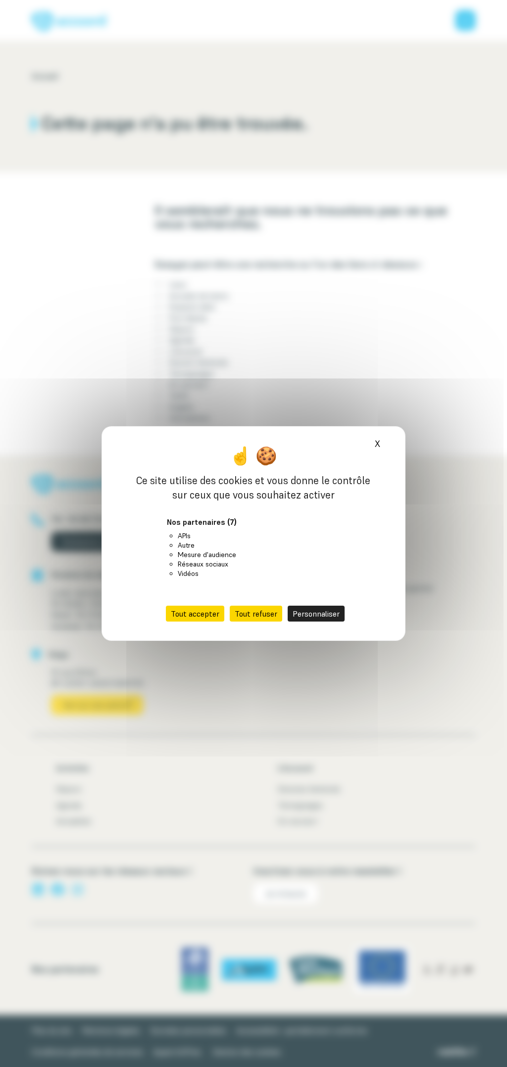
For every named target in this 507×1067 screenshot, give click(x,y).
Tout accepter (195, 614)
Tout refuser (256, 614)
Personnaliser (316, 614)
